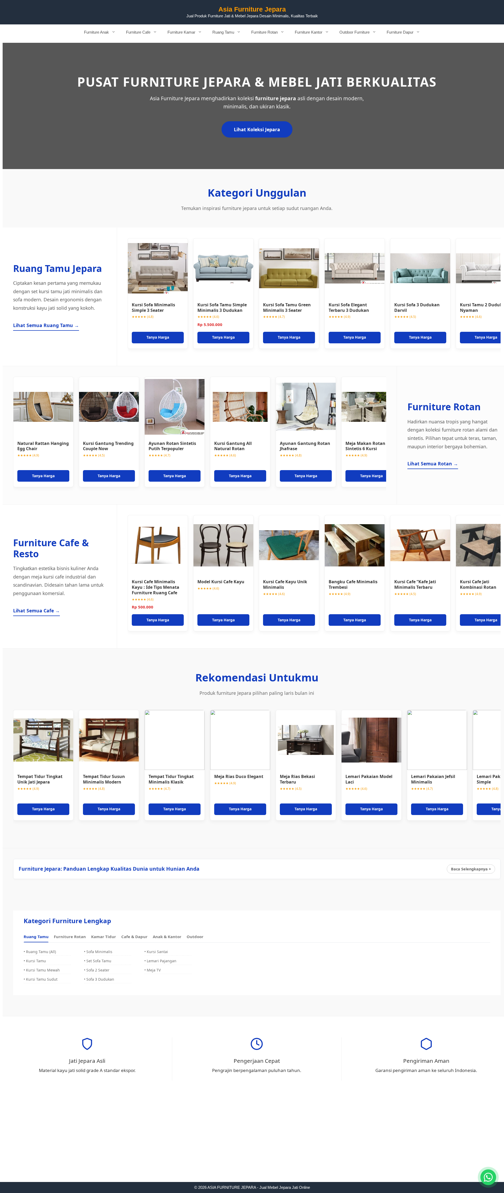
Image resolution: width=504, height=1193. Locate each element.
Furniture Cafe (138, 32)
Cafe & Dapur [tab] (134, 936)
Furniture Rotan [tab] (70, 936)
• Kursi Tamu (35, 960)
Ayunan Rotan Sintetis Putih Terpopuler (172, 446)
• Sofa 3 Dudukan (99, 979)
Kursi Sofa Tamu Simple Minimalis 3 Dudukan (222, 307)
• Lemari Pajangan (160, 960)
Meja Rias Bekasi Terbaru (297, 779)
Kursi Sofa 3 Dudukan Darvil (417, 307)
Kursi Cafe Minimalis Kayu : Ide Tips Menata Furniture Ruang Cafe (155, 587)
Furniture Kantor (308, 32)
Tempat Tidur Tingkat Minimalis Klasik (171, 779)
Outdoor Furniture (354, 32)
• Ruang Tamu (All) (40, 951)
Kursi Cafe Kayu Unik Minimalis (285, 584)
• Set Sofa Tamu (97, 960)
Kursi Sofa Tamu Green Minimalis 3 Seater (287, 307)
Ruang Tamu (223, 32)
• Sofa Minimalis (98, 951)
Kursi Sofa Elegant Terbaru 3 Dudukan (349, 307)
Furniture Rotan (264, 32)
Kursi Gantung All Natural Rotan (233, 446)
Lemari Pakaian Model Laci (368, 779)
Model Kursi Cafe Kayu (220, 582)
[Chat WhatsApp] (488, 1177)
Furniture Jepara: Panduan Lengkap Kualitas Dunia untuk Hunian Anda (109, 868)
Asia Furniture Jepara (252, 9)
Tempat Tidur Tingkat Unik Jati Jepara (39, 779)
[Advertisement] (252, 1143)
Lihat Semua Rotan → (432, 463)
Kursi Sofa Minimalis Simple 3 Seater (153, 307)
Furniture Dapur (400, 32)
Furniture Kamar (181, 32)
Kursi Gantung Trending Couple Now (108, 446)
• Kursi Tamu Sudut (40, 979)
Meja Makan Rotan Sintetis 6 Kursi (365, 446)
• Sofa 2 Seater (96, 970)
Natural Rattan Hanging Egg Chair (43, 446)
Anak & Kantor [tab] (167, 936)
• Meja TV (152, 970)
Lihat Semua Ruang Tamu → (46, 325)
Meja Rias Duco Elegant (238, 776)
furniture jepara (275, 98)
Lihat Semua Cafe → (36, 610)
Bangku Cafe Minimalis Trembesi (353, 584)
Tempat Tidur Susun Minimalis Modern (104, 779)
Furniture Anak (96, 32)
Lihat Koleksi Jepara (257, 129)
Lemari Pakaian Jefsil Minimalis (433, 779)
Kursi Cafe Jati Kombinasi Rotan (478, 584)
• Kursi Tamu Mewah (42, 970)
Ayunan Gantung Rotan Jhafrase (305, 446)
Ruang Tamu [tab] (36, 936)
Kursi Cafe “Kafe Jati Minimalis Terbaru (415, 584)
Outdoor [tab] (195, 936)
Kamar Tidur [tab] (103, 936)
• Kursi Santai (156, 951)
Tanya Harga (157, 337)
